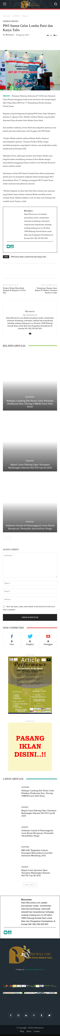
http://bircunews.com (30, 315)
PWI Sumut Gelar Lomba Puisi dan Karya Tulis (28, 257)
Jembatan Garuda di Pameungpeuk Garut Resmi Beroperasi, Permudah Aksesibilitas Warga (30, 527)
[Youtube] (12, 247)
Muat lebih (29, 884)
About (28, 1031)
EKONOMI (29, 397)
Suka (12, 635)
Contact (37, 1031)
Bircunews (10, 35)
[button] (56, 4)
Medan (25, 16)
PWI (38, 96)
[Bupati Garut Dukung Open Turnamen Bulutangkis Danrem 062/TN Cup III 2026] (30, 441)
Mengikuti (30, 635)
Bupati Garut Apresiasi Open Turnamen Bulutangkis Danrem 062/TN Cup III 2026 (35, 873)
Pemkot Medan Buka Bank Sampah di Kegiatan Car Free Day (14, 290)
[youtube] (30, 333)
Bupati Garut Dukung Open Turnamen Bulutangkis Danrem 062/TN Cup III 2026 (30, 466)
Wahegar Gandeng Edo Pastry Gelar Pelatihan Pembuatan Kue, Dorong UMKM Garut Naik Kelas (30, 403)
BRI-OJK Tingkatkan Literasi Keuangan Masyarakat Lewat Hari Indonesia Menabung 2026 (36, 853)
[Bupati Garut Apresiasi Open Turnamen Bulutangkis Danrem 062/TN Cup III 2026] (11, 871)
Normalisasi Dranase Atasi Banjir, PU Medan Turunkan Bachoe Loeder (46, 290)
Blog (22, 1031)
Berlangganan (48, 635)
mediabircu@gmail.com (34, 969)
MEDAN (6, 96)
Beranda (6, 16)
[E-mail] (8, 247)
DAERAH (16, 16)
